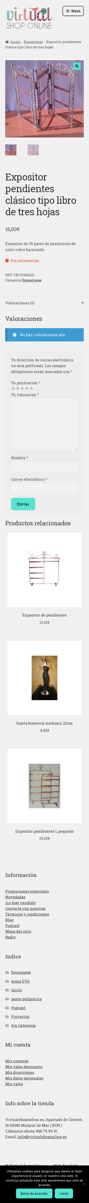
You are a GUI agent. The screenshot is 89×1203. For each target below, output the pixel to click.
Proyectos (20, 1016)
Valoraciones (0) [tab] (19, 302)
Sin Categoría (23, 1025)
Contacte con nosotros (25, 908)
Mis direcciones (19, 1072)
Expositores (33, 42)
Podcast (12, 925)
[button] (77, 66)
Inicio (15, 42)
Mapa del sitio (18, 931)
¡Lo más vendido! (20, 902)
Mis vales (14, 1083)
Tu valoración (25, 394)
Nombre (19, 457)
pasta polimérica (26, 998)
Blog (9, 919)
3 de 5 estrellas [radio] (22, 388)
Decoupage (21, 972)
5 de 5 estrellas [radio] (31, 388)
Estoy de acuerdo (34, 1193)
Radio (10, 937)
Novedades (15, 897)
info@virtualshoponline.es (42, 1136)
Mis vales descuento (23, 1066)
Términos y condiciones (27, 914)
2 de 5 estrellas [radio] (17, 388)
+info (64, 1193)
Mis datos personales (24, 1078)
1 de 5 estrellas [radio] (13, 388)
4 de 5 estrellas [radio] (27, 388)
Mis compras (17, 1060)
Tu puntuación (25, 382)
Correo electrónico (29, 479)
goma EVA (20, 981)
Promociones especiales (27, 891)
